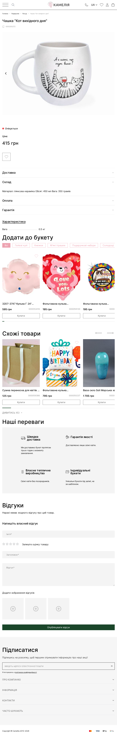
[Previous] (99, 333)
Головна (5, 13)
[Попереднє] (5, 73)
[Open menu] (5, 5)
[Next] (110, 333)
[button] (58, 680)
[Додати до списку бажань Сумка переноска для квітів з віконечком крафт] (36, 342)
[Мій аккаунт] (107, 5)
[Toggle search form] (13, 5)
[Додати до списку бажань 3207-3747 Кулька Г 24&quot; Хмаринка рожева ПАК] (36, 256)
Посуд (24, 13)
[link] (21, 276)
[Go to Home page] (58, 4)
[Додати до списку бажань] (6, 157)
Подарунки (15, 13)
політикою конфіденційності (26, 672)
